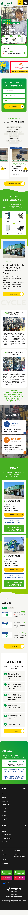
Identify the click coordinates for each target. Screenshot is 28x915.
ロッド (6, 133)
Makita (11, 142)
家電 (5, 815)
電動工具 (12, 127)
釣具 (20, 131)
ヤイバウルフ (18, 140)
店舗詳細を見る (14, 515)
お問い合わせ (17, 850)
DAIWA (8, 140)
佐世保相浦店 (7, 834)
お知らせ (11, 607)
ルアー (15, 133)
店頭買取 (4, 797)
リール (10, 133)
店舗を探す (5, 831)
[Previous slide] (2, 168)
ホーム (3, 850)
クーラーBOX (20, 133)
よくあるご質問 (5, 863)
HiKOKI (16, 142)
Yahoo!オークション (7, 842)
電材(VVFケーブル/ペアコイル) (12, 131)
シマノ (13, 140)
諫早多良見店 (7, 838)
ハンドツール (17, 129)
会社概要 (4, 855)
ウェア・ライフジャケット (14, 136)
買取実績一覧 (5, 804)
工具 (8, 127)
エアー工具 (10, 129)
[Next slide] (25, 168)
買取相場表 (5, 801)
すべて (4, 607)
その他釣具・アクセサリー (14, 138)
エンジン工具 (18, 127)
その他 (5, 819)
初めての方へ (5, 794)
